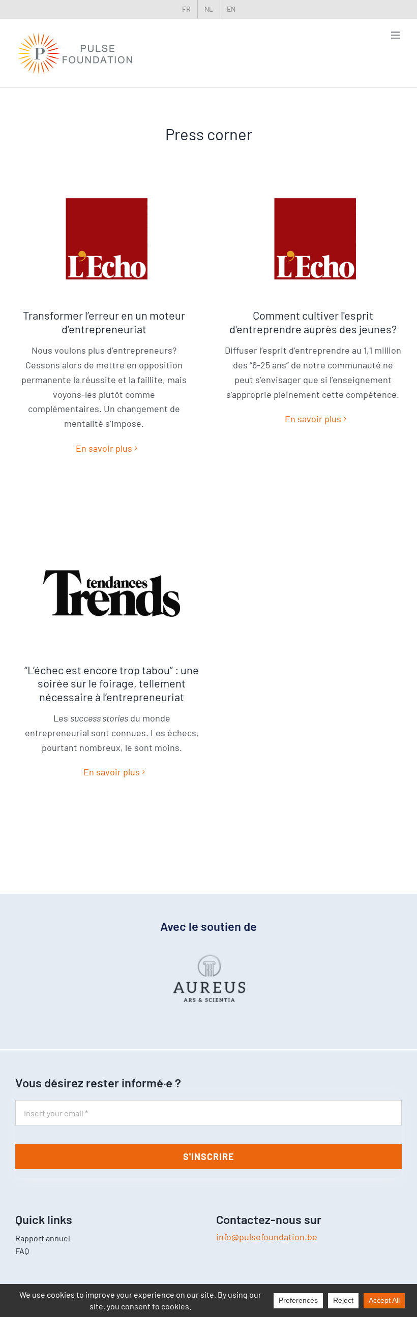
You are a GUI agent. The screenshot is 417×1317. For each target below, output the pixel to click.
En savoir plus (104, 448)
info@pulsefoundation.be (266, 1236)
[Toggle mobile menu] (396, 35)
